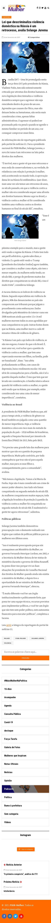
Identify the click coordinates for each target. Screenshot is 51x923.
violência (7, 643)
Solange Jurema (38, 638)
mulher (7, 638)
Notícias (7, 17)
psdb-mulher (21, 638)
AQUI (8, 625)
